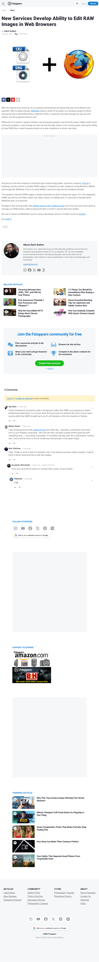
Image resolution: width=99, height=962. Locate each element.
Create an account (23, 398)
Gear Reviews (9, 896)
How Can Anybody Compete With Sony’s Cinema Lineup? (81, 312)
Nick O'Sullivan (15, 448)
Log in (50, 368)
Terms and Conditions (55, 937)
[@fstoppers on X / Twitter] (37, 528)
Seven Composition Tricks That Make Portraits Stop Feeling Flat (61, 828)
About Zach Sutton (33, 244)
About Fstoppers (88, 892)
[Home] (15, 3)
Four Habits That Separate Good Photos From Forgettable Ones (58, 858)
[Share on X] (8, 100)
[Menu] (3, 3)
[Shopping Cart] (77, 3)
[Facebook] (29, 269)
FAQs (83, 903)
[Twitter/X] (34, 269)
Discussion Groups (36, 899)
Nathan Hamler (14, 426)
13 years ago (22, 406)
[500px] (43, 269)
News (12, 10)
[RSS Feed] (52, 528)
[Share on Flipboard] (13, 100)
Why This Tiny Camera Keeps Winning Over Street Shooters (60, 799)
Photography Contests (38, 903)
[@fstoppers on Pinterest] (45, 528)
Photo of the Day (35, 896)
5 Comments (22, 33)
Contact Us (85, 896)
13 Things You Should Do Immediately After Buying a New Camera (81, 292)
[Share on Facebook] (4, 100)
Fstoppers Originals (12, 899)
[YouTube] (39, 269)
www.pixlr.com (39, 429)
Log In (83, 3)
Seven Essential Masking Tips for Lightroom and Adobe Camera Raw (80, 303)
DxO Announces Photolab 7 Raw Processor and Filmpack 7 (31, 303)
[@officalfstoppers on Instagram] (15, 528)
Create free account (49, 363)
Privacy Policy (41, 937)
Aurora (82, 213)
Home (4, 10)
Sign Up (93, 3)
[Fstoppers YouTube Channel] (23, 528)
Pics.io (85, 183)
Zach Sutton (10, 31)
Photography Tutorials (64, 892)
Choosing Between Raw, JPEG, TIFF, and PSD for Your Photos (29, 292)
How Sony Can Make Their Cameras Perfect (58, 841)
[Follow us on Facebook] (30, 528)
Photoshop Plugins (63, 896)
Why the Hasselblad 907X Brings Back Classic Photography (30, 313)
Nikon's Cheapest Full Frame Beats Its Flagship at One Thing (60, 814)
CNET (8, 219)
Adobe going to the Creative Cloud (48, 205)
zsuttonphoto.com (30, 264)
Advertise (84, 899)
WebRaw (35, 110)
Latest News (9, 892)
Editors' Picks (34, 892)
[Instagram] (25, 269)
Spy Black (12, 406)
